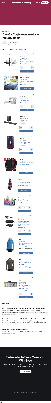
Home (3, 2)
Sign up (25, 383)
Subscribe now (26, 371)
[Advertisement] (25, 15)
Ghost (35, 392)
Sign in (38, 2)
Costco (20, 49)
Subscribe (44, 2)
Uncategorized (5, 31)
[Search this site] (34, 3)
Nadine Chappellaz (13, 42)
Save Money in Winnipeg (21, 2)
